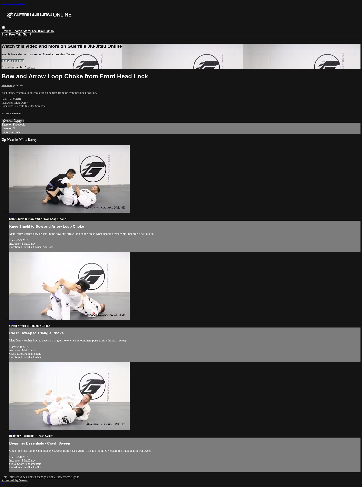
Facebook (8, 121)
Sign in (49, 31)
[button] (3, 27)
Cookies (31, 477)
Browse (7, 31)
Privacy (21, 477)
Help (5, 477)
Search (17, 31)
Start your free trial (13, 60)
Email (20, 121)
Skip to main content (14, 3)
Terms (12, 477)
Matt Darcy (8, 85)
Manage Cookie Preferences (54, 477)
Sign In (27, 34)
